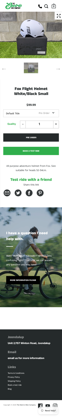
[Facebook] (40, 406)
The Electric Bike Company (26, 405)
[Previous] (4, 69)
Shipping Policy (14, 381)
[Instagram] (55, 406)
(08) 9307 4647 (40, 6)
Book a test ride (15, 385)
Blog (10, 389)
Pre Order (31, 137)
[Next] (58, 69)
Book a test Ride (31, 151)
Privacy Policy (14, 377)
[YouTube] (47, 406)
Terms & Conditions (16, 373)
